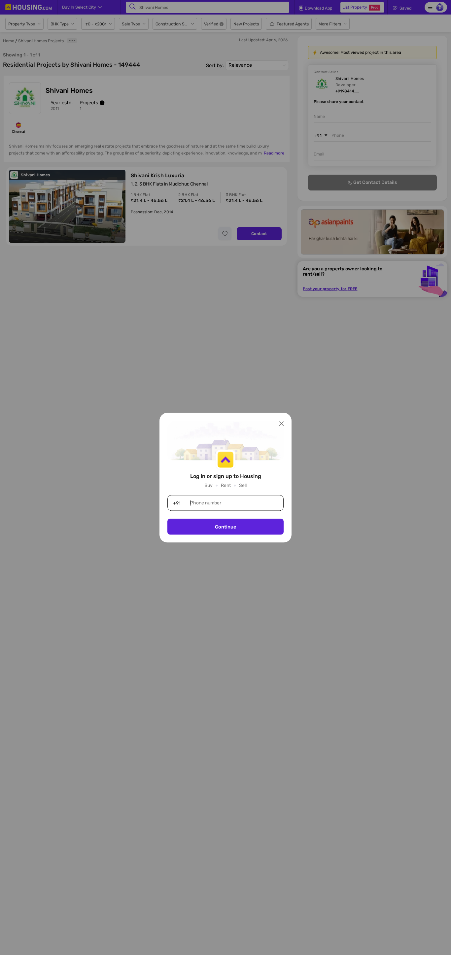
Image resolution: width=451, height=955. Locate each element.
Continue (225, 526)
